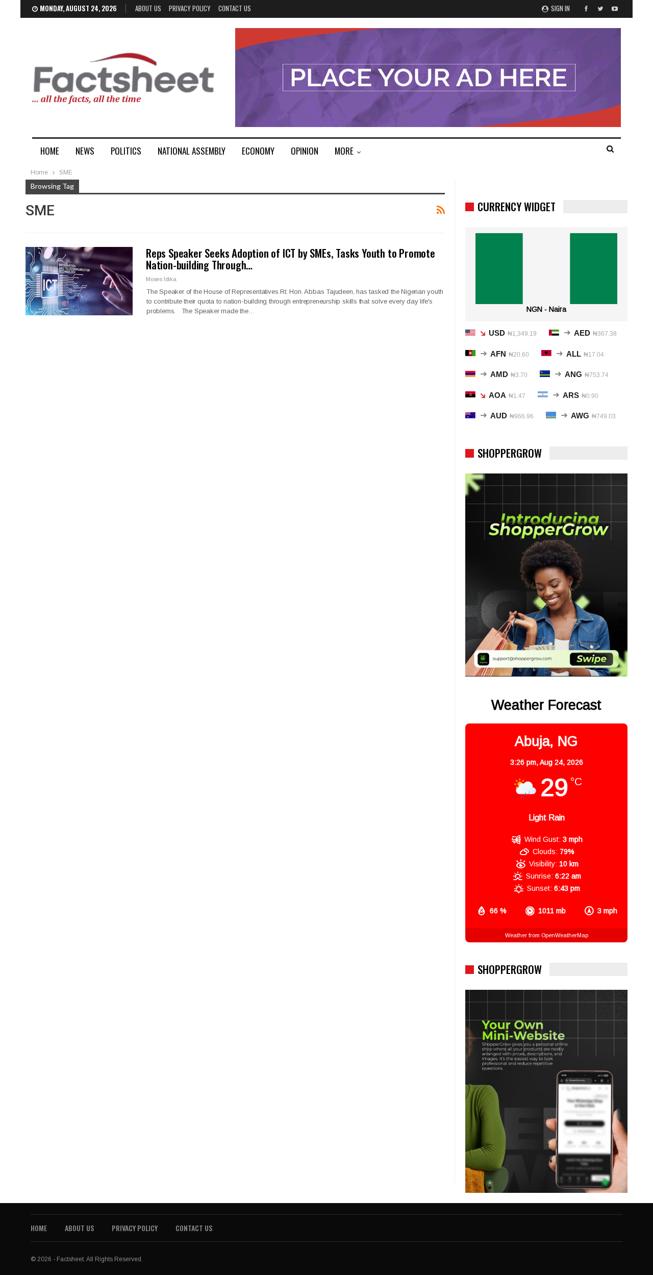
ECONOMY (258, 150)
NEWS (85, 150)
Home (39, 1227)
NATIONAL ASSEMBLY (191, 150)
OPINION (304, 150)
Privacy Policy (190, 8)
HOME (49, 150)
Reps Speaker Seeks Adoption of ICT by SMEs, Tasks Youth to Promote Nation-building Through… (290, 258)
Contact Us (234, 8)
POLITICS (126, 150)
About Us (148, 8)
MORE (344, 150)
